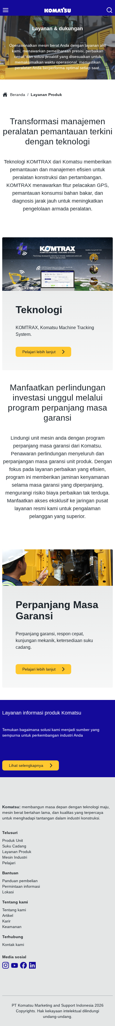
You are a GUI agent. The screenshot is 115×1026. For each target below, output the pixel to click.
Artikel (7, 915)
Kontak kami (13, 944)
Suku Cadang (14, 846)
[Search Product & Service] (109, 10)
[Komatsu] (57, 10)
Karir (6, 921)
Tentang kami (14, 910)
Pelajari (8, 863)
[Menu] (5, 10)
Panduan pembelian (20, 881)
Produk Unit (12, 840)
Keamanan (11, 926)
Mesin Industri (14, 857)
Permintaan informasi (21, 886)
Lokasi (8, 892)
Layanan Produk (46, 94)
